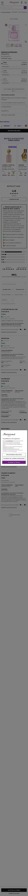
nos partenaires (9, 440)
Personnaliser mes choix (14, 454)
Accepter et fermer (14, 462)
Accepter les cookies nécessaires (13, 458)
